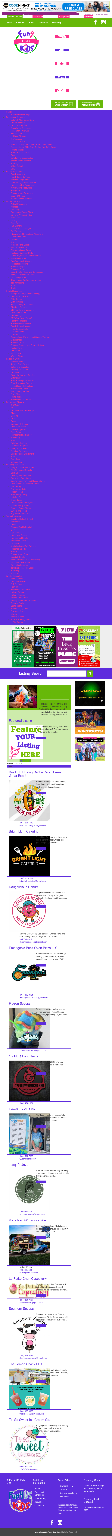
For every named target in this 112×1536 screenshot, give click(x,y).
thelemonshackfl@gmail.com (32, 1413)
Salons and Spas (18, 266)
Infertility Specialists (19, 329)
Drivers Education (18, 426)
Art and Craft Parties (20, 364)
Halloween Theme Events (22, 589)
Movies (14, 242)
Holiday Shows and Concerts (23, 600)
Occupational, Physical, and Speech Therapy (30, 337)
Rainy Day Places (18, 258)
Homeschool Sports (19, 538)
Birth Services (17, 301)
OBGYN (14, 334)
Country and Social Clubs (22, 212)
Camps (9, 111)
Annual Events (17, 578)
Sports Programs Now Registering (25, 559)
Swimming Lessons (19, 565)
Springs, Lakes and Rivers (22, 274)
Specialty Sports (18, 557)
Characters (15, 372)
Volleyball (15, 573)
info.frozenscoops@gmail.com (33, 1050)
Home (9, 22)
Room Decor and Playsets (22, 502)
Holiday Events (17, 592)
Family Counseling (19, 320)
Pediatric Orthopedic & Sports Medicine (28, 345)
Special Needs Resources (22, 193)
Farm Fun (15, 586)
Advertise (43, 22)
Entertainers (16, 377)
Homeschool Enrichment (21, 434)
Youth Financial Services (21, 198)
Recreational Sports (19, 263)
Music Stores (16, 500)
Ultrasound (15, 350)
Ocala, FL (64, 1489)
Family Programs (18, 429)
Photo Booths (17, 396)
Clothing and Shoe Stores (22, 475)
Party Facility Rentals (20, 391)
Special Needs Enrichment (22, 453)
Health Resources (14, 291)
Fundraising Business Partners (24, 182)
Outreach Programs (19, 445)
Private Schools (17, 149)
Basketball (15, 521)
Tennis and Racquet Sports (22, 567)
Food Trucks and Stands (21, 383)
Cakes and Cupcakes (20, 367)
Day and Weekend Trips (21, 214)
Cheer (13, 524)
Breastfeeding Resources (22, 304)
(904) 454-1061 (26, 1103)
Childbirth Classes (18, 307)
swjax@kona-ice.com (29, 1272)
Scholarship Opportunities (22, 157)
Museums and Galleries (21, 244)
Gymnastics (16, 532)
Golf (12, 529)
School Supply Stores (20, 505)
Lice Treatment (17, 331)
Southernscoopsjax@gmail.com (33, 1358)
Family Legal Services (20, 176)
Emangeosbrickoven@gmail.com (34, 997)
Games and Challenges (21, 228)
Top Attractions (17, 282)
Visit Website (25, 760)
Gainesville (88, 16)
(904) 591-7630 (26, 1156)
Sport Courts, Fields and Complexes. (27, 271)
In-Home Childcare (19, 136)
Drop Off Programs (19, 125)
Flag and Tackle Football (21, 527)
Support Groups (18, 195)
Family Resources (14, 171)
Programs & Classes (15, 402)
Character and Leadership (22, 410)
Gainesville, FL (66, 1485)
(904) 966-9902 (26, 1411)
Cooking (14, 415)
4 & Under (15, 405)
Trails (13, 288)
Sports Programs (13, 516)
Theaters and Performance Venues (26, 280)
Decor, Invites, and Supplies (23, 375)
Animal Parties (17, 361)
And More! (64, 1496)
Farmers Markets (18, 489)
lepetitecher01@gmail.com (31, 1302)
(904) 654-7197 (26, 1299)
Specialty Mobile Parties (21, 399)
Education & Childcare (15, 117)
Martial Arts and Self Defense (23, 546)
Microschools (16, 138)
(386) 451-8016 (26, 1355)
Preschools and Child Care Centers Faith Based (31, 144)
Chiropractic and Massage (22, 310)
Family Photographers (20, 179)
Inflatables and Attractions (22, 386)
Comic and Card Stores (21, 478)
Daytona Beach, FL (68, 1492)
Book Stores (16, 472)
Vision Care (16, 353)
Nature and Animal (19, 443)
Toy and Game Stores (20, 513)
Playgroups (16, 190)
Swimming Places (18, 277)
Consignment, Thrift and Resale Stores (28, 481)
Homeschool (16, 133)
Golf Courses (16, 231)
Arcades (14, 206)
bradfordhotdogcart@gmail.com (33, 825)
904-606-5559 (26, 1466)
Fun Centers (16, 225)
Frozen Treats (17, 491)
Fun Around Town (14, 201)
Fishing (14, 220)
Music (13, 440)
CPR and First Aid (18, 312)
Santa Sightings (17, 605)
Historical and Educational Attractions (27, 233)
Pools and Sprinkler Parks (22, 252)
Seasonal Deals (17, 611)
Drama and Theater (19, 424)
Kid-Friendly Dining (19, 494)
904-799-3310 (26, 939)
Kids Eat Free (17, 497)
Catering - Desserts (19, 369)
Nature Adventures (19, 247)
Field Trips (15, 217)
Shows (14, 614)
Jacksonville (38, 16)
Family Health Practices (21, 326)
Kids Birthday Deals (19, 388)
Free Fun (15, 223)
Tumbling (15, 570)
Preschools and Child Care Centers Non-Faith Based (34, 147)
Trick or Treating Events (21, 619)
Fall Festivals (16, 584)
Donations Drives (18, 581)
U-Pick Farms (17, 622)
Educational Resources (21, 128)
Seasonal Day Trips (19, 608)
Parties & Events (13, 358)
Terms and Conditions (39, 1493)
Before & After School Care (22, 119)
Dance (14, 421)
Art (12, 407)
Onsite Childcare (18, 141)
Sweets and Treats (19, 510)
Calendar (20, 22)
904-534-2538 (26, 1269)
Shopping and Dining (15, 464)
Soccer (14, 551)
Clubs (13, 413)
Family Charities (18, 174)
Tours (13, 285)
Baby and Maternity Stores (22, 467)
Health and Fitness (19, 535)
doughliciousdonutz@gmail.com (33, 941)
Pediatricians (16, 348)
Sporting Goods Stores (21, 508)
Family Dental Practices (21, 323)
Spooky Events (17, 616)
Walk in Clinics (17, 356)
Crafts (13, 418)
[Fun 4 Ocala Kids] (26, 41)
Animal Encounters (19, 204)
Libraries (14, 239)
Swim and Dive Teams (20, 562)
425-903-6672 (26, 1211)
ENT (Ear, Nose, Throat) (21, 318)
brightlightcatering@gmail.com (33, 880)
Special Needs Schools (21, 160)
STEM (13, 456)
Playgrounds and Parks (21, 250)
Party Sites (15, 394)
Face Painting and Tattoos (22, 380)
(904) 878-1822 (26, 878)
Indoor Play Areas (18, 236)
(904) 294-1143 (26, 822)
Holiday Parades (18, 595)
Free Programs (17, 432)
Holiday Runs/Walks (19, 597)
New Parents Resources (21, 187)
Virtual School (17, 166)
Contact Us (39, 1505)
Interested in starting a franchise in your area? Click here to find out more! (68, 1508)
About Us (38, 1501)
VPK (13, 168)
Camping (15, 209)
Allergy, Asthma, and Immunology (25, 293)
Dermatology (16, 315)
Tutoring (14, 163)
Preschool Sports (18, 548)
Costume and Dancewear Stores (25, 483)
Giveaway (56, 22)
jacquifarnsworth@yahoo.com (32, 1214)
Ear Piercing (16, 486)
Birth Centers (16, 299)
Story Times (16, 459)
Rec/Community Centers (21, 261)
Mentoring (15, 437)
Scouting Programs (19, 451)
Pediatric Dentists (18, 342)
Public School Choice (20, 152)
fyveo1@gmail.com (28, 1158)
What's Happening (14, 576)
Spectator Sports (18, 269)
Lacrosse (15, 543)
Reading (14, 155)
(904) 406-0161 (26, 994)
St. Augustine (64, 16)
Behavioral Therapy (19, 296)
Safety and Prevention (20, 448)
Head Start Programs (20, 130)
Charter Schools (18, 122)
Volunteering (16, 462)
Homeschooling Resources (22, 185)
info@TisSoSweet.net (29, 1469)
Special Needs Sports (20, 554)
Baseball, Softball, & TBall (22, 519)
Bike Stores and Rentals (21, 470)
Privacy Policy (40, 1498)
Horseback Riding (18, 540)
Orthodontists (17, 339)
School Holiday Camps (20, 114)
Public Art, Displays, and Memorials (26, 255)
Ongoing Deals (17, 603)
